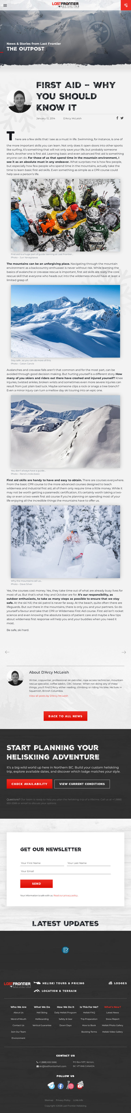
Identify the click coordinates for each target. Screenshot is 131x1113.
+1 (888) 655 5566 (47, 1062)
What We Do (42, 1007)
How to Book (89, 1025)
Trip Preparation (89, 1019)
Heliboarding (42, 1019)
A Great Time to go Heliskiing (8, 652)
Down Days (65, 1025)
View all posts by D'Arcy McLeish (48, 695)
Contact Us (18, 1025)
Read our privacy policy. (66, 895)
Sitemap (49, 1100)
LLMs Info (78, 1100)
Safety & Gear (65, 1019)
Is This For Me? (89, 1007)
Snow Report (112, 1019)
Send (36, 883)
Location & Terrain (59, 991)
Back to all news (65, 716)
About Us (18, 1012)
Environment (18, 1038)
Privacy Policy (63, 1100)
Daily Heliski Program (65, 1012)
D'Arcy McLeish (72, 118)
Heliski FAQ (89, 1012)
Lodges (120, 983)
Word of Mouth (18, 1019)
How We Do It (65, 1007)
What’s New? (112, 1007)
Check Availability (29, 783)
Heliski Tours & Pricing (63, 983)
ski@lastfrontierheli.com (52, 1066)
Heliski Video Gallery (112, 1031)
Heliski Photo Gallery (112, 1025)
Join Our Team (18, 1031)
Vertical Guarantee (42, 1025)
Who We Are (18, 1007)
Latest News (112, 1012)
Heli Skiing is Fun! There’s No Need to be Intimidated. (124, 652)
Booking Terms (89, 1031)
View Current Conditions (82, 783)
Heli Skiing (42, 1012)
